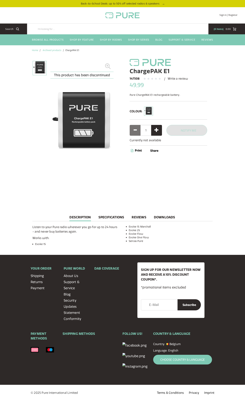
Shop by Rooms (111, 39)
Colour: (136, 111)
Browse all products (48, 39)
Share (154, 150)
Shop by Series (138, 39)
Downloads (164, 217)
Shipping (37, 276)
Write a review (178, 78)
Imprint (209, 392)
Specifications (111, 217)
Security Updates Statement (72, 306)
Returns (37, 282)
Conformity (72, 319)
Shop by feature (82, 39)
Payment (37, 288)
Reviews (207, 39)
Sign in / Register (228, 15)
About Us (71, 276)
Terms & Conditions (170, 392)
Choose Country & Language (182, 359)
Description (80, 218)
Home (35, 50)
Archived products (52, 50)
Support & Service (182, 39)
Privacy (194, 392)
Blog (158, 39)
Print (138, 150)
